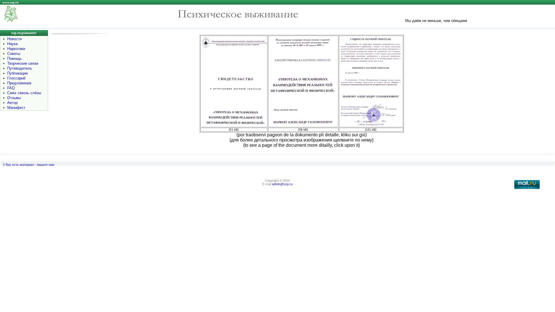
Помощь (14, 58)
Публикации (17, 73)
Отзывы (14, 98)
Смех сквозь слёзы (24, 93)
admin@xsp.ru (282, 184)
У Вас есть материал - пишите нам (28, 164)
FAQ (11, 88)
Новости (14, 39)
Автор (12, 103)
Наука (12, 44)
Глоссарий (16, 78)
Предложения (19, 83)
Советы (13, 53)
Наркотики (16, 49)
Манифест (16, 107)
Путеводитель (19, 68)
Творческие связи (22, 63)
